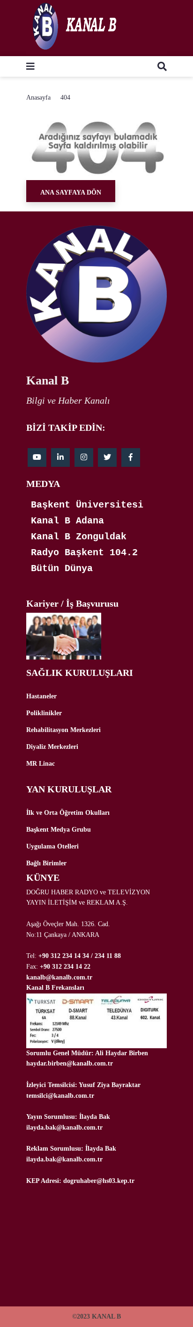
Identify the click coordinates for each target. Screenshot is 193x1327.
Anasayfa (38, 97)
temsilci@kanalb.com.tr (60, 1095)
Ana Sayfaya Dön (70, 192)
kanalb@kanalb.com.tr (59, 977)
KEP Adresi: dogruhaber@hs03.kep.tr (80, 1180)
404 (65, 97)
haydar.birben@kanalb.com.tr (69, 1063)
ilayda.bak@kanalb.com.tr (64, 1127)
